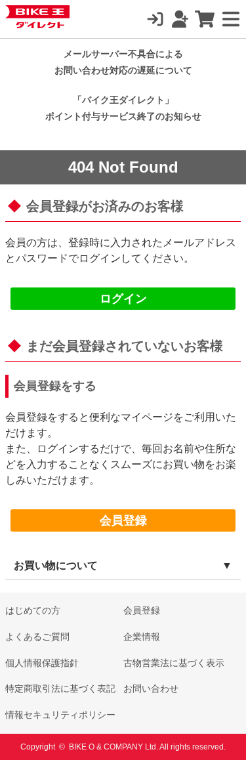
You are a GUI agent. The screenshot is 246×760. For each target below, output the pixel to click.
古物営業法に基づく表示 (173, 663)
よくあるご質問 (37, 636)
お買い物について (56, 565)
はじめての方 (32, 610)
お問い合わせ (150, 688)
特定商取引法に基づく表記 (60, 688)
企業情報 (141, 636)
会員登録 (123, 520)
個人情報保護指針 (42, 663)
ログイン (123, 298)
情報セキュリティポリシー (60, 714)
